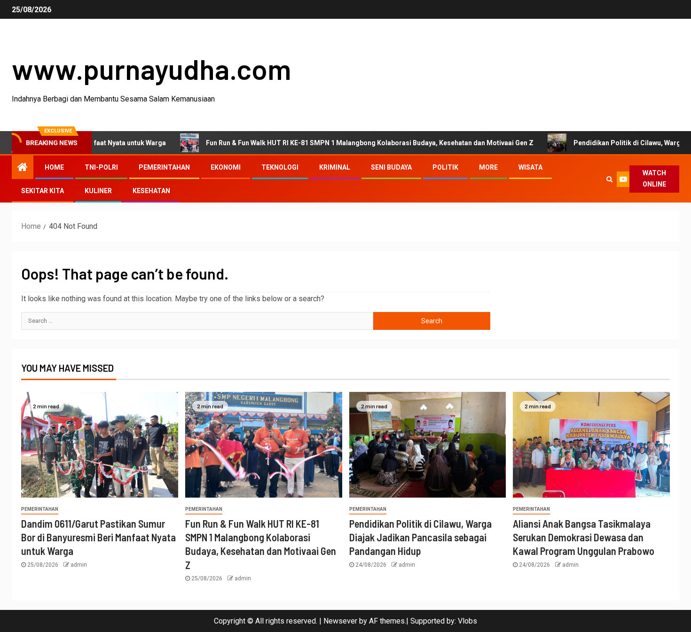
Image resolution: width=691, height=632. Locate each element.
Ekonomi (226, 167)
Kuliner (98, 191)
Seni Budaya (391, 167)
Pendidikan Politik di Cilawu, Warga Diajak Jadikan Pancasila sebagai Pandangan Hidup (420, 537)
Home (54, 167)
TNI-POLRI (101, 167)
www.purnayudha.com (151, 69)
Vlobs (467, 620)
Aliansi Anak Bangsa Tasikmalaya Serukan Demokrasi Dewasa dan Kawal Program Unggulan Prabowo (583, 537)
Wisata (530, 167)
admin (79, 565)
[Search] (609, 179)
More (488, 167)
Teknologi (279, 167)
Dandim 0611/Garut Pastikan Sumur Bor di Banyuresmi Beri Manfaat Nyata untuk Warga (98, 537)
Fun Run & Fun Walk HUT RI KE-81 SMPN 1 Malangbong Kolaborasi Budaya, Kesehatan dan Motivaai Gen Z (344, 143)
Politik (445, 167)
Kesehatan (151, 191)
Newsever (340, 620)
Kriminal (334, 167)
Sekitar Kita (42, 191)
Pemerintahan (164, 167)
